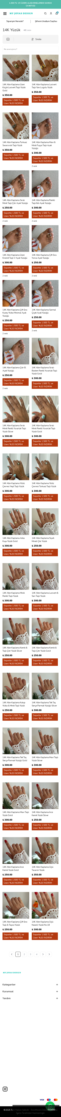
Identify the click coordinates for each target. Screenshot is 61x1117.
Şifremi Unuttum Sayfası (46, 21)
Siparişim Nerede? (15, 21)
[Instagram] (5, 1089)
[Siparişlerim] (51, 13)
